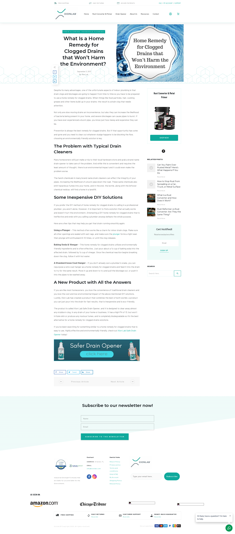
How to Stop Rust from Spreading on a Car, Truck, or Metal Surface (168, 184)
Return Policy (115, 461)
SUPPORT (177, 3)
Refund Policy (115, 483)
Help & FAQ (114, 474)
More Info (94, 517)
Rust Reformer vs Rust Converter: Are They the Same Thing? (169, 212)
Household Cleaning (93, 31)
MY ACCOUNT (168, 3)
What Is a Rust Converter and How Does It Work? (166, 198)
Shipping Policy (116, 480)
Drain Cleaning (72, 31)
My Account (114, 477)
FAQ (160, 3)
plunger (116, 234)
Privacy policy (115, 465)
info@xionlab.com (94, 468)
